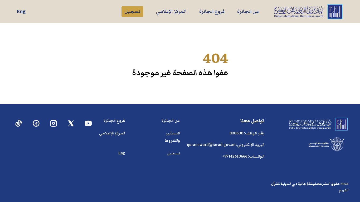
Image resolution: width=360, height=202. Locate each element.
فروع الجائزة (212, 11)
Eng (21, 11)
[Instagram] (53, 123)
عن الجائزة (248, 11)
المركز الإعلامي (171, 11)
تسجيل (132, 11)
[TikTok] (19, 123)
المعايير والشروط (172, 137)
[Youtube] (88, 123)
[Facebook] (36, 123)
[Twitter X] (71, 123)
